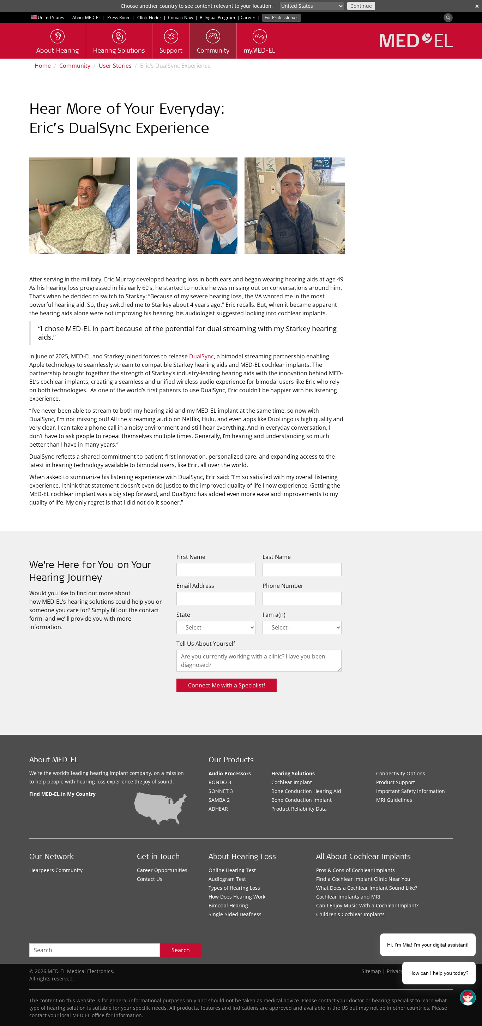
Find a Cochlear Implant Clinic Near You (363, 879)
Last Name (277, 557)
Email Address (195, 586)
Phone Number (283, 586)
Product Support (395, 782)
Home (43, 66)
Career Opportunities (162, 870)
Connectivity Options (400, 773)
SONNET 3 (221, 791)
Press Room (119, 17)
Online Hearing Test (232, 870)
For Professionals (282, 17)
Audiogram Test (227, 879)
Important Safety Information (410, 791)
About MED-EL (86, 17)
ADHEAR (218, 808)
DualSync (201, 356)
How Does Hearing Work (237, 896)
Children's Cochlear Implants (350, 914)
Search (180, 950)
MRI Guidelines (394, 800)
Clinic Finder (149, 17)
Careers (249, 17)
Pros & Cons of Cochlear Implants (355, 870)
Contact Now (180, 17)
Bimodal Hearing (228, 905)
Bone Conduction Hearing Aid (306, 791)
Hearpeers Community (56, 870)
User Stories (115, 66)
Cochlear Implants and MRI (348, 896)
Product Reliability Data (299, 808)
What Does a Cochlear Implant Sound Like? (366, 887)
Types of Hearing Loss (234, 887)
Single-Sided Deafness (235, 914)
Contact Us (149, 879)
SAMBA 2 (219, 800)
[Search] (448, 17)
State (183, 615)
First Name (190, 557)
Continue (361, 5)
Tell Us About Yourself (205, 644)
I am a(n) (274, 615)
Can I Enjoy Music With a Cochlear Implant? (367, 905)
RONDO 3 (220, 782)
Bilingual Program (217, 17)
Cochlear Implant (291, 782)
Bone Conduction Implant (301, 800)
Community (74, 66)
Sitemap (371, 971)
